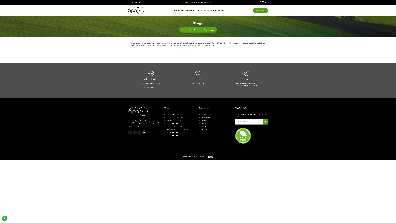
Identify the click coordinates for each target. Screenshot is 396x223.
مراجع (207, 10)
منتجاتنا (200, 10)
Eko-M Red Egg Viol (174, 114)
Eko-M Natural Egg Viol (175, 117)
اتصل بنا (221, 10)
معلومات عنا (191, 10)
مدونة (214, 10)
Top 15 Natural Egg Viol (175, 135)
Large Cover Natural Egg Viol (177, 129)
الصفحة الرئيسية (179, 10)
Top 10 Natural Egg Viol (175, 132)
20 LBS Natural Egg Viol (175, 123)
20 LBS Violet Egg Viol (174, 126)
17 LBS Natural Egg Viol (175, 120)
